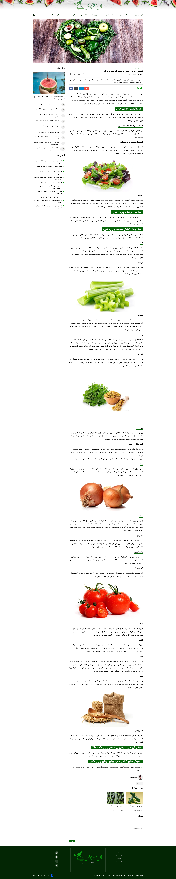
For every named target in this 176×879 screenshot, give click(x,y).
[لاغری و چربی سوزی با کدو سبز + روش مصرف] (134, 798)
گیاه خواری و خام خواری (80, 15)
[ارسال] (86, 88)
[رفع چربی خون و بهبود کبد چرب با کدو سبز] (115, 798)
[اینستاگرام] (57, 852)
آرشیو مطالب (119, 855)
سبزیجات (121, 15)
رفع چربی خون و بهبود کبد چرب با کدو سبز (117, 807)
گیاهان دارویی (138, 15)
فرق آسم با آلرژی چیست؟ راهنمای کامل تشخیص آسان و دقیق (48, 178)
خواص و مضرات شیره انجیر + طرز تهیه (49, 105)
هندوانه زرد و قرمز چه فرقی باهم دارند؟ (49, 132)
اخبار (119, 852)
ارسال (72, 841)
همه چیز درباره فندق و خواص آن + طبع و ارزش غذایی (48, 207)
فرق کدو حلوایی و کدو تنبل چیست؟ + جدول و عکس (48, 162)
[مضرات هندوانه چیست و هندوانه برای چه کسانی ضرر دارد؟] (49, 83)
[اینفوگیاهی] (88, 856)
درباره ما (119, 858)
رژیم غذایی (93, 15)
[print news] (141, 88)
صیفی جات (66, 15)
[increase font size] (79, 74)
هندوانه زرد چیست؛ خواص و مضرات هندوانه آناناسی (49, 173)
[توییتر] (76, 88)
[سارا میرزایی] (140, 777)
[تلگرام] (81, 88)
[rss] (57, 865)
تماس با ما (119, 861)
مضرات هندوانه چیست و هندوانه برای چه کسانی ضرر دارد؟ (48, 192)
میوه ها (128, 15)
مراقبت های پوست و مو (107, 15)
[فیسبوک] (71, 88)
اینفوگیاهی (119, 875)
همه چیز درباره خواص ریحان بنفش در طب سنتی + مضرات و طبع (48, 187)
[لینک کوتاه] (138, 88)
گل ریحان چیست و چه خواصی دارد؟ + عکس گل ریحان (48, 201)
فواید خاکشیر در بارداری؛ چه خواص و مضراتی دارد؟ (49, 167)
